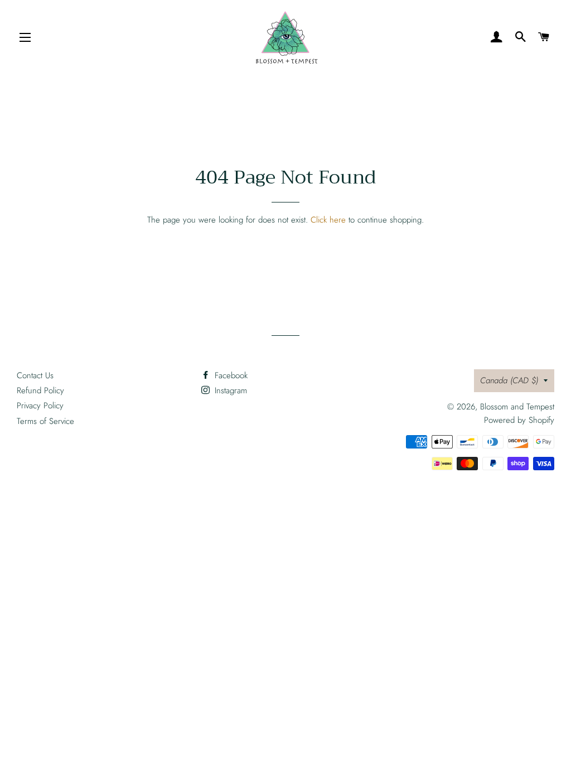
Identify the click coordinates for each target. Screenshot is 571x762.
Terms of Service (45, 421)
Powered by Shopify (519, 420)
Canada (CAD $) (509, 380)
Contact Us (35, 375)
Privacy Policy (40, 405)
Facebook (230, 375)
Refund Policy (40, 390)
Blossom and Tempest (517, 407)
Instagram (229, 390)
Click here (328, 220)
